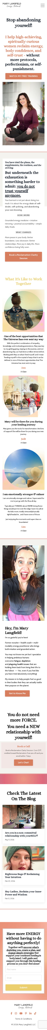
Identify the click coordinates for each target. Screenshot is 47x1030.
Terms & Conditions (23, 1019)
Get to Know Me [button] (17, 693)
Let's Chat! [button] (23, 762)
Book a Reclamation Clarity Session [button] (23, 256)
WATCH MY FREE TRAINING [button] (23, 76)
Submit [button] (23, 987)
